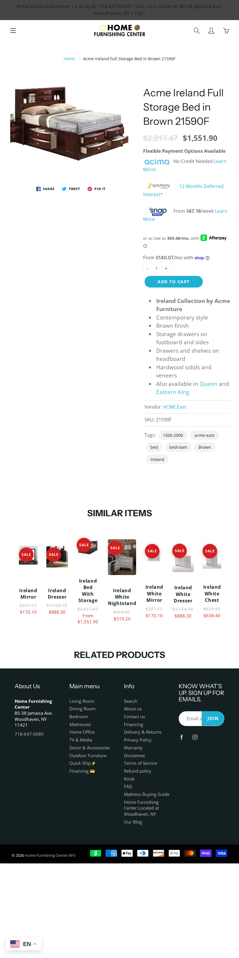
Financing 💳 (82, 771)
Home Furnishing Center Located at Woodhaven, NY (141, 808)
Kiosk (129, 779)
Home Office (82, 732)
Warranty (133, 748)
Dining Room (82, 709)
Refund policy (137, 771)
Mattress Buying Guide (146, 794)
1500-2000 (173, 435)
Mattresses (80, 724)
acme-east (204, 435)
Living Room (81, 701)
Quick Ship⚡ (82, 763)
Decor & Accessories (89, 748)
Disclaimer (134, 755)
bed (154, 447)
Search (130, 701)
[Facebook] (182, 737)
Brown (204, 447)
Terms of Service (140, 763)
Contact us (134, 716)
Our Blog (133, 822)
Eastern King (172, 392)
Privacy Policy (138, 740)
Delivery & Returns (142, 732)
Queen (208, 384)
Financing (133, 724)
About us (133, 709)
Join (213, 718)
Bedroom (78, 716)
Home (69, 58)
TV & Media (80, 740)
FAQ (128, 786)
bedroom (178, 447)
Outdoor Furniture (87, 755)
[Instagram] (195, 737)
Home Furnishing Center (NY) (50, 855)
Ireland (157, 459)
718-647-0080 (29, 734)
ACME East (174, 407)
